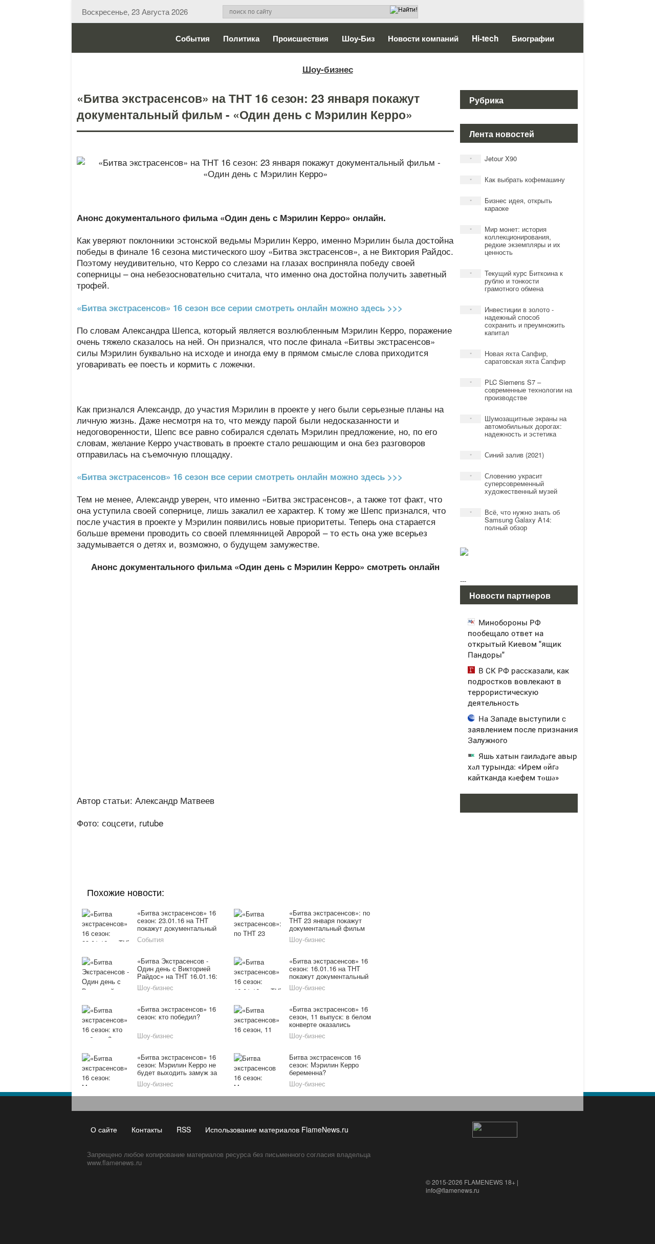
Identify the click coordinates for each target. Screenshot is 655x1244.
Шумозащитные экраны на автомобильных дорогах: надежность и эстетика (518, 426)
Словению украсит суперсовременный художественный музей (514, 483)
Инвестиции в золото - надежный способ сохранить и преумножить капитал (517, 320)
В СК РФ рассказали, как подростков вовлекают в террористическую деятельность (518, 686)
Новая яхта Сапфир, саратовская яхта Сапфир (518, 357)
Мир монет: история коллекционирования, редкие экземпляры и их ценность (515, 240)
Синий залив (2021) (507, 455)
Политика (241, 38)
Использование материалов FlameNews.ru (276, 1129)
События (193, 38)
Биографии (533, 38)
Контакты (147, 1129)
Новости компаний (423, 38)
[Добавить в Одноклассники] (264, 836)
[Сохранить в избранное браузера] (322, 836)
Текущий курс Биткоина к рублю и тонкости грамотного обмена (516, 280)
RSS (184, 1129)
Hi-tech (485, 38)
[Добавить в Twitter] (283, 836)
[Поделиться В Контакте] (303, 836)
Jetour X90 (493, 158)
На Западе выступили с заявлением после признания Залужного (523, 729)
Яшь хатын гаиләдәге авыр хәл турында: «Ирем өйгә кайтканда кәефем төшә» (522, 766)
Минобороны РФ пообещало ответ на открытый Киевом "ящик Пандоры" (514, 638)
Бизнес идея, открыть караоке (511, 204)
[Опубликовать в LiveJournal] (225, 836)
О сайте (104, 1129)
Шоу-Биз (358, 38)
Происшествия (301, 38)
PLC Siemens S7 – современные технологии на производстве (521, 389)
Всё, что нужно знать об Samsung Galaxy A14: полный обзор (515, 519)
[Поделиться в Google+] (206, 836)
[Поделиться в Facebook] (186, 836)
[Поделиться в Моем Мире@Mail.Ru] (244, 836)
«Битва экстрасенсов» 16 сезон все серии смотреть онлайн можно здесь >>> (240, 307)
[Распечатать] (342, 836)
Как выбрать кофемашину (517, 179)
